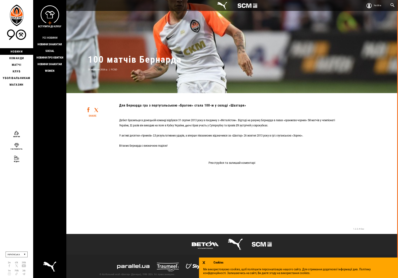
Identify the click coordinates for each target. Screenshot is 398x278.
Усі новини (49, 37)
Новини (17, 51)
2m (9, 262)
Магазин (17, 84)
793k (17, 270)
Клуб (17, 71)
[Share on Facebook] (88, 107)
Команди (16, 58)
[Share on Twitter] (96, 108)
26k (23, 270)
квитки (16, 136)
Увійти (377, 5)
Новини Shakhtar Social (50, 48)
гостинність (17, 149)
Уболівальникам (16, 78)
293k (24, 262)
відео (16, 161)
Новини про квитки (49, 57)
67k (16, 262)
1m (9, 270)
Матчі (16, 64)
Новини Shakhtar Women (50, 67)
